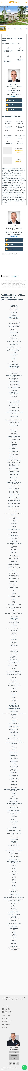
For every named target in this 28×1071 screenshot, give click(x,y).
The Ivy (14, 602)
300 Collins (14, 744)
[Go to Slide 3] (15, 28)
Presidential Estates (14, 946)
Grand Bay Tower (14, 449)
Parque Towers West (14, 854)
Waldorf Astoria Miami (14, 541)
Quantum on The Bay (14, 645)
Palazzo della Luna (14, 393)
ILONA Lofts (14, 763)
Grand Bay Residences (14, 446)
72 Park (14, 709)
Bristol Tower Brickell (14, 566)
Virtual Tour (14, 276)
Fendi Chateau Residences (14, 918)
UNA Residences (14, 605)
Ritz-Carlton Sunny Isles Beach (14, 894)
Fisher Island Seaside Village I (14, 385)
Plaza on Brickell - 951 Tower (14, 596)
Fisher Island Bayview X (14, 410)
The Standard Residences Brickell (14, 604)
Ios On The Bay (14, 634)
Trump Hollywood (14, 442)
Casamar (14, 842)
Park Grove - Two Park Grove (14, 503)
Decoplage (14, 721)
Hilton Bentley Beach (14, 760)
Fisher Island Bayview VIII (14, 408)
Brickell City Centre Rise (14, 559)
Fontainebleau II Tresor (14, 729)
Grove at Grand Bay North (14, 488)
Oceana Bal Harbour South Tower (14, 341)
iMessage (11, 100)
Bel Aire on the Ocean (14, 679)
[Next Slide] (26, 15)
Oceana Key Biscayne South (14, 459)
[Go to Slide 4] (21, 28)
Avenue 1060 (14, 552)
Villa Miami (14, 647)
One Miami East (14, 530)
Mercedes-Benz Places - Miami (14, 589)
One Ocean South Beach (14, 779)
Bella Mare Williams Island (14, 326)
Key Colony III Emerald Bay (14, 451)
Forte (14, 931)
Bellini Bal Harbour (14, 333)
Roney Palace (14, 735)
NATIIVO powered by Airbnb (14, 529)
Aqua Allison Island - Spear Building (14, 674)
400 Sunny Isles (14, 862)
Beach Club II (14, 431)
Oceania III (14, 882)
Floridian (14, 815)
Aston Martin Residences (14, 518)
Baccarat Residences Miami (14, 556)
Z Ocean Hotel (14, 787)
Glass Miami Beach (14, 758)
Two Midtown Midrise (14, 659)
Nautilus (14, 940)
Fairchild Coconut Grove (14, 485)
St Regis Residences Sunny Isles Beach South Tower (14, 899)
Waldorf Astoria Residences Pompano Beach (14, 850)
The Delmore (14, 926)
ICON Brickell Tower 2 (14, 581)
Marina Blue (14, 526)
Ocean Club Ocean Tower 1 (14, 471)
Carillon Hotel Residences (14, 683)
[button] (14, 15)
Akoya (14, 669)
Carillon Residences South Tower (14, 686)
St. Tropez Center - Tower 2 (13, 856)
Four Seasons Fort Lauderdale (14, 424)
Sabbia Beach (14, 847)
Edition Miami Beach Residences (14, 723)
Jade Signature (14, 870)
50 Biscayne (14, 515)
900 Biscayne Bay (14, 517)
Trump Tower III (14, 909)
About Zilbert (7, 999)
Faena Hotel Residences (14, 724)
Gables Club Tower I (14, 372)
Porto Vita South (14, 314)
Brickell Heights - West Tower (14, 564)
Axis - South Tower (14, 555)
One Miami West (14, 532)
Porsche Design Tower (14, 889)
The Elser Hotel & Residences (14, 537)
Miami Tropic (14, 511)
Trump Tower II (14, 908)
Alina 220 (14, 361)
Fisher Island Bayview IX (14, 402)
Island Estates (14, 938)
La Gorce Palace (14, 692)
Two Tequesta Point (14, 616)
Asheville (8, 997)
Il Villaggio (14, 731)
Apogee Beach (14, 437)
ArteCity (14, 717)
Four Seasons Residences (14, 576)
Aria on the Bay (14, 621)
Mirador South (14, 818)
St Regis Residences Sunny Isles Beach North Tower (14, 897)
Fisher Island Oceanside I (14, 376)
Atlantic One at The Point (14, 323)
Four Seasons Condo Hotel (14, 575)
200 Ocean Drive (14, 743)
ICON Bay (14, 633)
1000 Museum (14, 514)
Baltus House (14, 624)
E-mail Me (11, 109)
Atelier (14, 676)
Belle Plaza (14, 792)
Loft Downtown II (14, 524)
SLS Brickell (14, 599)
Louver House (14, 764)
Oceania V (14, 885)
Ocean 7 (14, 877)
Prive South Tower (14, 320)
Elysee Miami (14, 630)
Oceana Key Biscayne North (14, 457)
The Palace (14, 352)
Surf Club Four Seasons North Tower (14, 923)
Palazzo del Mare (14, 395)
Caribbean (14, 682)
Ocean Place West (14, 778)
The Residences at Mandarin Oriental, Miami (14, 613)
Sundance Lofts (14, 784)
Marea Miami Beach (14, 766)
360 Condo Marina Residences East (14, 828)
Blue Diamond (14, 680)
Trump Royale (14, 905)
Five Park (14, 757)
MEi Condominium (14, 695)
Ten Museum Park (14, 535)
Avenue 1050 (14, 550)
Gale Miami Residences (14, 521)
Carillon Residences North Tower (14, 685)
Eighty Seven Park (14, 711)
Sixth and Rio (14, 417)
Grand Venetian (14, 795)
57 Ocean (14, 668)
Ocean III (14, 886)
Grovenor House (14, 495)
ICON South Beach (14, 761)
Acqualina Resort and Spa (14, 863)
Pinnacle (14, 888)
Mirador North (14, 816)
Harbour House (14, 335)
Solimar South (14, 922)
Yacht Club (14, 786)
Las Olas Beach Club (14, 425)
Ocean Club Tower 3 (14, 480)
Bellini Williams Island (14, 327)
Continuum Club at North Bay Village (14, 833)
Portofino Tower (14, 781)
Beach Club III (14, 433)
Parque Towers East (14, 853)
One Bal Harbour (14, 343)
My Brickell (14, 593)
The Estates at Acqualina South (14, 902)
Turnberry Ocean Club (14, 911)
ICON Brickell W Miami (14, 582)
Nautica (13, 697)
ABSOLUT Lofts (14, 747)
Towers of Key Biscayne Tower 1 (14, 460)
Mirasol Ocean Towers (14, 732)
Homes (17, 999)
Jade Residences (14, 585)
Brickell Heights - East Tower (14, 563)
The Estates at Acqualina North (14, 900)
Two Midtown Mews (14, 657)
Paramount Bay (14, 644)
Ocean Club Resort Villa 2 (14, 475)
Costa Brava (14, 793)
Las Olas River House (14, 416)
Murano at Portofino (14, 770)
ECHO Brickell (14, 570)
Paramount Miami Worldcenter (14, 534)
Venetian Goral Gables (14, 367)
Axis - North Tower (14, 553)
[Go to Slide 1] (3, 28)
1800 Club (14, 619)
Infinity (14, 584)
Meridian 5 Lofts (14, 767)
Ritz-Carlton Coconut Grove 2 (14, 506)
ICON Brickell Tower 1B (14, 579)
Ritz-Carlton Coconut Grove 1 (14, 504)
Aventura (14, 937)
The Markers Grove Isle (14, 508)
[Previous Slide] (1, 15)
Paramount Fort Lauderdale (14, 427)
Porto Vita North (14, 312)
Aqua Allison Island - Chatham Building (14, 671)
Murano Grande (14, 772)
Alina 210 (14, 359)
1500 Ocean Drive (14, 714)
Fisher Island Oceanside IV (14, 381)
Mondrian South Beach (13, 821)
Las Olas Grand (14, 414)
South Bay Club (14, 822)
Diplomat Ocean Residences (14, 439)
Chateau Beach (14, 865)
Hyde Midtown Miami (14, 651)
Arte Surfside (14, 917)
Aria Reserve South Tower (14, 622)
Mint (14, 592)
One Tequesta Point (14, 611)
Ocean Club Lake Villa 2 (14, 468)
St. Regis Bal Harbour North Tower (14, 349)
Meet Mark (23, 997)
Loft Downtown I (14, 523)
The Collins (14, 700)
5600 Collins (14, 666)
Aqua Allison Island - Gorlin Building (14, 673)
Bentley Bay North (14, 805)
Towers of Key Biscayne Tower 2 (14, 462)
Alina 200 (14, 358)
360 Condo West (14, 831)
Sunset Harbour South (14, 801)
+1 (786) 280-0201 (14, 1049)
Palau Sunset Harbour (14, 798)
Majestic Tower (14, 338)
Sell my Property (16, 997)
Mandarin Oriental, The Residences (14, 362)
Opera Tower (14, 639)
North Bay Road (14, 941)
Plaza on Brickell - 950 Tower (14, 595)
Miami (3, 997)
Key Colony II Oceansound (14, 453)
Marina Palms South (14, 839)
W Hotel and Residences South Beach (14, 740)
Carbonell (14, 610)
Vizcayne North (14, 538)
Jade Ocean (14, 868)
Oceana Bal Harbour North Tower (14, 340)
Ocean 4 (14, 876)
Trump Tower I (14, 906)
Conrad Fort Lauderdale (14, 422)
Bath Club (14, 677)
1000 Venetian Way (14, 790)
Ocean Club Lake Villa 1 (14, 466)
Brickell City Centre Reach (14, 558)
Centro (14, 520)
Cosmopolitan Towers (14, 755)
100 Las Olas (14, 413)
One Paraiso (14, 636)
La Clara (14, 932)
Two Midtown (14, 656)
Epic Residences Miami (13, 572)
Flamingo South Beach (14, 813)
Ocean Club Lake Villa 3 (14, 469)
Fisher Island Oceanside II (14, 378)
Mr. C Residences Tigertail (14, 498)
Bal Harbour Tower (14, 330)
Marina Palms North (14, 837)
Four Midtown (14, 650)
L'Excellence (14, 694)
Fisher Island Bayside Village (13, 401)
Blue (14, 627)
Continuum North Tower (14, 750)
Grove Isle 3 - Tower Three (14, 494)
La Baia (14, 355)
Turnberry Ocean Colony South (14, 914)
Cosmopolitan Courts (14, 753)
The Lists (14, 1001)
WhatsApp (11, 104)
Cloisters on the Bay (14, 483)
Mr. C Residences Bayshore (14, 497)
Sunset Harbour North (14, 799)
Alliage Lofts (14, 804)
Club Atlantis (14, 662)
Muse (14, 874)
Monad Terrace (14, 819)
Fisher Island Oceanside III (14, 379)
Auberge (14, 421)
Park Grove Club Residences (14, 500)
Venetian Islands (14, 951)
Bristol (14, 929)
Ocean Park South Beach (14, 775)
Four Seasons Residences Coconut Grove (14, 486)
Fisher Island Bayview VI (14, 405)
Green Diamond (14, 689)
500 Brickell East (14, 547)
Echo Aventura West (14, 307)
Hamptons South (14, 311)
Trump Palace (14, 903)
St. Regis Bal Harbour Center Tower (14, 347)
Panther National (14, 943)
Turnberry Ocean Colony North (14, 912)
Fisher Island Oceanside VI (14, 384)
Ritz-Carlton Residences (14, 706)
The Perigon (14, 702)
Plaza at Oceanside (14, 844)
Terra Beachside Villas (14, 699)
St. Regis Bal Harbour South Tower (14, 350)
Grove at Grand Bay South (14, 489)
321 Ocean (14, 746)
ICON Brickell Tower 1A (14, 578)
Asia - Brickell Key (14, 549)
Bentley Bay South (14, 807)
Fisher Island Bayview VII (14, 407)
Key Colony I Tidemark (14, 454)
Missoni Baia (14, 654)
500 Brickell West (14, 608)
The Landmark (14, 315)
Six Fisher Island (14, 398)
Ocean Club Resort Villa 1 (14, 474)
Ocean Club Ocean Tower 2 (14, 472)
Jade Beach (14, 867)
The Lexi (14, 834)
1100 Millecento (14, 546)
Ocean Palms (14, 440)
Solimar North (14, 920)
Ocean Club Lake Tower (14, 465)
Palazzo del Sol (14, 396)
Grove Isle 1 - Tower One (14, 491)
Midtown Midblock (14, 653)
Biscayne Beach (14, 625)
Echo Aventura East (14, 306)
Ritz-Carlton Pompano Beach (14, 845)
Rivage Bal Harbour (14, 346)
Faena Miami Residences (14, 573)
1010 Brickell (14, 544)
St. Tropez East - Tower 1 (14, 857)
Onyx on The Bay (14, 637)
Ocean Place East (14, 776)
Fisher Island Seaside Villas (14, 388)
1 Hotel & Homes (14, 715)
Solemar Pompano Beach (14, 848)
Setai (14, 737)
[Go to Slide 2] (9, 28)
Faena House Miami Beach (14, 726)
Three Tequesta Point (14, 614)
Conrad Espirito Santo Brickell (14, 567)
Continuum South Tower (14, 752)
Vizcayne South (14, 540)
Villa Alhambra (14, 369)
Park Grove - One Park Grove (14, 501)
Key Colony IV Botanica (13, 456)
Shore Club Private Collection (14, 738)
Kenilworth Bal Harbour (14, 336)
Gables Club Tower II (14, 373)
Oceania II (14, 880)
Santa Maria (14, 598)
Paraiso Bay (14, 640)
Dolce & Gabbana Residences (14, 569)
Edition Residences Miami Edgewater (14, 628)
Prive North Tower (14, 318)
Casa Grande (14, 720)
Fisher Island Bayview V (14, 404)
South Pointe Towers (14, 782)
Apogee (14, 749)
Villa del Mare (14, 390)
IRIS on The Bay (14, 691)
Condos (22, 999)
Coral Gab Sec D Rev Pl (11, 35)
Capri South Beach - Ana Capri (14, 808)
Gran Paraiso (14, 631)
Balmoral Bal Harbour (14, 332)
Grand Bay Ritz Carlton (14, 448)
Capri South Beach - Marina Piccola (14, 812)
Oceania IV (14, 883)
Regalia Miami (14, 891)
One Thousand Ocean (14, 364)
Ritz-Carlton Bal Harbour (14, 344)
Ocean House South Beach (14, 773)
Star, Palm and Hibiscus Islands (14, 947)
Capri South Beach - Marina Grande (14, 810)
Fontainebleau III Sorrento (14, 727)
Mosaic (14, 734)
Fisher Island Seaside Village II (14, 387)
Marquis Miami (14, 527)
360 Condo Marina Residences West (14, 830)
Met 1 (14, 590)
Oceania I (14, 879)
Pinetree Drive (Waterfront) (14, 944)
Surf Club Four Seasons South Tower (14, 925)
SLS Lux (13, 601)
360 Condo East (14, 827)
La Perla (14, 871)
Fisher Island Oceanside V (14, 382)
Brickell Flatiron (14, 561)
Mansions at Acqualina (14, 873)
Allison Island (14, 935)
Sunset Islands (14, 949)
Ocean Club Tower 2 (14, 479)
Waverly (14, 824)
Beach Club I (14, 430)
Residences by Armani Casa (14, 892)
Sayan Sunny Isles (14, 896)
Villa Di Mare (14, 703)
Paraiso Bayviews (14, 642)
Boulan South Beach (14, 718)
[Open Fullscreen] (26, 24)
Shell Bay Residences (14, 434)
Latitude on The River (14, 587)
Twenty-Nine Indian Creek (14, 663)
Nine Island (14, 796)
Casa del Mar (14, 445)
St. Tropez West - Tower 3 (14, 859)
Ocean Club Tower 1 (14, 477)
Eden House (14, 688)
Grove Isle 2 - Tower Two (14, 492)
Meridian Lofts (14, 769)
